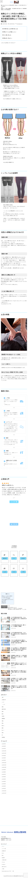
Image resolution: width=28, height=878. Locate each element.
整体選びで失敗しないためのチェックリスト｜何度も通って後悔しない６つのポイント (19, 664)
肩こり (3, 730)
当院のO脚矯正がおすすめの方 (7, 599)
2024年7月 (4, 774)
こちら (15, 207)
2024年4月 (4, 781)
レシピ (3, 702)
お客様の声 (4, 603)
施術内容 (5, 558)
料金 (2, 855)
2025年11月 (4, 753)
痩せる (3, 725)
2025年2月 (4, 757)
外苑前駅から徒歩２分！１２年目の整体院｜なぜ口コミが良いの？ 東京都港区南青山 (19, 657)
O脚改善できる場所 (12, 609)
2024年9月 (4, 769)
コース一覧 (4, 848)
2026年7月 (4, 743)
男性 (2, 723)
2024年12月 (4, 762)
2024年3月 (4, 783)
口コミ (14, 558)
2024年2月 (4, 786)
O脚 (9, 607)
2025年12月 (4, 750)
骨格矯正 (3, 737)
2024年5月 (4, 779)
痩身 (2, 727)
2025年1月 (4, 760)
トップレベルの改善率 (6, 598)
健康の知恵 (4, 709)
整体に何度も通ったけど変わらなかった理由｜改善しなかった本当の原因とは (19, 672)
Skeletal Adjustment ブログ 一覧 (8, 871)
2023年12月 (4, 790)
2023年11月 (4, 793)
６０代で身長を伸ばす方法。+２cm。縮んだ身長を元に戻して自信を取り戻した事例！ (19, 618)
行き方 (14, 571)
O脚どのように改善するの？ (13, 608)
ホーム (3, 846)
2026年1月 (4, 748)
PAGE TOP (26, 850)
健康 (2, 706)
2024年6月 (4, 776)
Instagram (3, 864)
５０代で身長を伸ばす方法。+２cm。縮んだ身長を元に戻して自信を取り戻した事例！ (19, 634)
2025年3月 (4, 755)
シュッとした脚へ (23, 609)
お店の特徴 (4, 600)
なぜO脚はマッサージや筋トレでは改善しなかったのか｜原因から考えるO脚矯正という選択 (18, 679)
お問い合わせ (4, 866)
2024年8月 (4, 772)
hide (8, 593)
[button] (14, 501)
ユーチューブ (23, 278)
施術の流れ (4, 601)
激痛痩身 (3, 718)
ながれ (4, 571)
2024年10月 (4, 767)
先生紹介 (23, 558)
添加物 (3, 716)
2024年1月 (4, 788)
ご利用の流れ (4, 859)
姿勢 (2, 711)
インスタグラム (16, 278)
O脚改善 (21, 608)
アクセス (3, 862)
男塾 (2, 720)
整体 (2, 713)
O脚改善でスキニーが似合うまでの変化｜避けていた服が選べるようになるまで (19, 687)
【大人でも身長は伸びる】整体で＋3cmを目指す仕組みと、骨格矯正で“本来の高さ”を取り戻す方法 (19, 641)
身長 (2, 732)
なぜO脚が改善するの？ (6, 597)
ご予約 (23, 571)
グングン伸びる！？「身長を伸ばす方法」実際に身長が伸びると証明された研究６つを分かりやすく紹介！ (19, 649)
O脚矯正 (18, 609)
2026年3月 (4, 746)
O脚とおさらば (14, 607)
